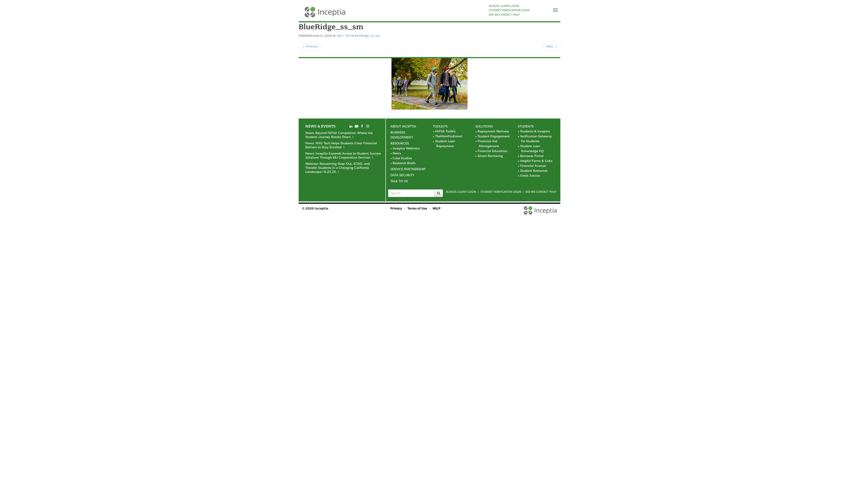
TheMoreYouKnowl (448, 136)
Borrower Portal (532, 156)
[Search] (438, 193)
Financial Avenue (533, 165)
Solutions (484, 126)
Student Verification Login (501, 192)
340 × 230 (343, 35)
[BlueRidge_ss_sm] (429, 84)
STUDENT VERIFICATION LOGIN (509, 10)
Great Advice (530, 175)
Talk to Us (399, 181)
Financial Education (492, 151)
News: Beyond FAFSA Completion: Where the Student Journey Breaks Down (339, 135)
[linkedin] (351, 126)
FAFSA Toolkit (445, 131)
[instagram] (368, 126)
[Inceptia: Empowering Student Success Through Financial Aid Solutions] (302, 14)
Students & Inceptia (535, 131)
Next (551, 46)
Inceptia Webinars (406, 148)
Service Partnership (407, 169)
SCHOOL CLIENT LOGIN (504, 6)
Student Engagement (494, 136)
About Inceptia (403, 126)
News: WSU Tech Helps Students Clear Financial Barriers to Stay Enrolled (341, 145)
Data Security (402, 175)
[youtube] (356, 126)
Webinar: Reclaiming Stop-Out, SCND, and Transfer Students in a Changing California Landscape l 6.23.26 (337, 167)
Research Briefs (404, 163)
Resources (399, 143)
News (397, 153)
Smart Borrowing (490, 156)
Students (526, 126)
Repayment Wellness (493, 131)
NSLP (436, 208)
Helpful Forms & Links (536, 161)
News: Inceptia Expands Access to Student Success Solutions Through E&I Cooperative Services (343, 155)
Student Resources (534, 170)
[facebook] (362, 126)
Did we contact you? (540, 192)
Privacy (396, 208)
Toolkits (440, 126)
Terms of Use (417, 208)
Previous (310, 46)
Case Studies (402, 158)
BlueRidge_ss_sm (367, 35)
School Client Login (461, 192)
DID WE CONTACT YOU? (504, 14)
